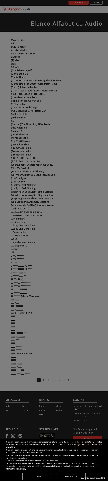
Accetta (37, 476)
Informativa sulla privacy (15, 469)
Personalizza (71, 476)
